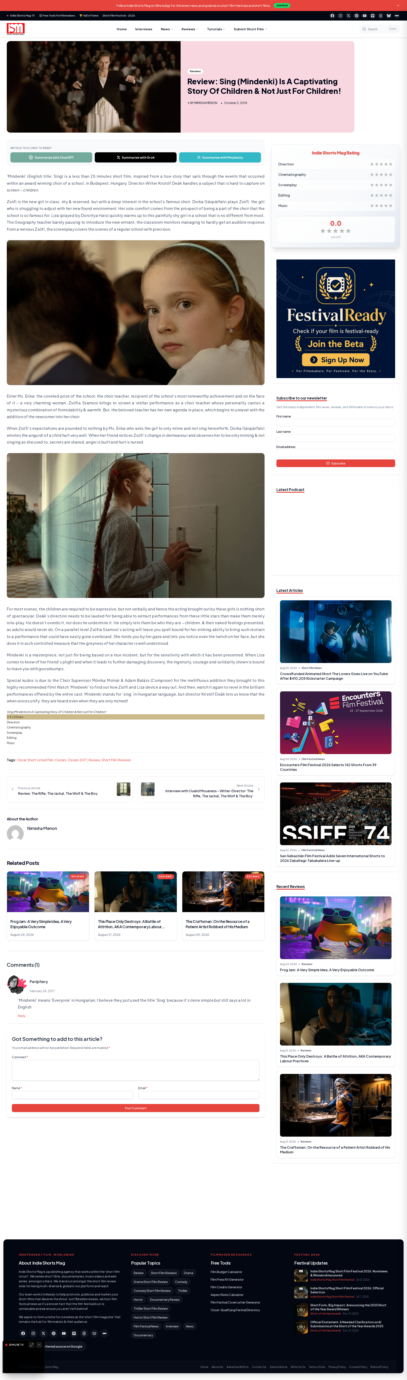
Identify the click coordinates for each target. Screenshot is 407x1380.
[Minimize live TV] (39, 1345)
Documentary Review (165, 1299)
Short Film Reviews (116, 760)
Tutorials (214, 29)
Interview (172, 1326)
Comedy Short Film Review (152, 1291)
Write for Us (298, 1367)
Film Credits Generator (226, 1287)
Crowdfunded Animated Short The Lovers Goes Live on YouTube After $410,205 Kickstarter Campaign (334, 676)
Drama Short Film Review (151, 1282)
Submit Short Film (249, 29)
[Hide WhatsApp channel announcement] (398, 5)
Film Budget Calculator (226, 1272)
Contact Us (259, 1367)
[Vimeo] (372, 15)
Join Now (282, 5)
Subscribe (338, 463)
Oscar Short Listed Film (35, 760)
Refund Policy (379, 1367)
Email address (285, 447)
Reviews (188, 29)
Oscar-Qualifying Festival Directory (235, 1310)
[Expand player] (32, 1345)
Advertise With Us (238, 1367)
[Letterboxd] (396, 15)
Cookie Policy (358, 1367)
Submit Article (278, 1367)
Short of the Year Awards (325, 1313)
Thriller (182, 1291)
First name (283, 416)
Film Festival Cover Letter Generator (235, 1302)
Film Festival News (313, 759)
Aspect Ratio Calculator (227, 1295)
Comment (20, 1057)
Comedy (181, 1282)
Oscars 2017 (77, 760)
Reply (22, 1016)
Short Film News (312, 668)
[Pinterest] (356, 15)
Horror (138, 1299)
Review (94, 760)
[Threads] (380, 15)
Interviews (143, 29)
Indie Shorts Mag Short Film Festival (332, 1279)
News (165, 29)
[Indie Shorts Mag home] (16, 29)
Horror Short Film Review (151, 1317)
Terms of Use (317, 1367)
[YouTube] (364, 15)
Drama (188, 1273)
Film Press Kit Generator (227, 1279)
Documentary (143, 1335)
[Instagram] (340, 15)
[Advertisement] (335, 1199)
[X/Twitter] (348, 15)
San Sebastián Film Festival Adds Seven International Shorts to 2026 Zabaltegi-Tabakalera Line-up (332, 858)
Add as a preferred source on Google (55, 1346)
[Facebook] (332, 15)
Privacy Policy (337, 1367)
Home (122, 29)
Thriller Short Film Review (151, 1308)
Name (17, 1088)
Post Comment (135, 1108)
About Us (217, 1367)
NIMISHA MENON (205, 103)
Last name (283, 431)
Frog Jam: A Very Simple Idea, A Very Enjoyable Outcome (327, 970)
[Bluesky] (388, 15)
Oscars (60, 760)
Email (143, 1088)
